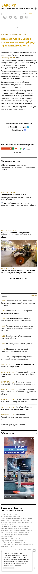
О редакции (6, 508)
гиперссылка (22, 522)
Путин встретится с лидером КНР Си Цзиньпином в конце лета (18, 383)
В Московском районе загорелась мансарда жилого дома (17, 312)
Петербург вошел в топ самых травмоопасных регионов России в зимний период (16, 197)
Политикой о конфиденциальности (15, 564)
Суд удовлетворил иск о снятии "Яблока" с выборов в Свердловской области (18, 391)
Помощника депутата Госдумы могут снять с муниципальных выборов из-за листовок (18, 328)
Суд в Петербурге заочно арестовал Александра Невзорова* (18, 408)
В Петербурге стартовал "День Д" (19, 343)
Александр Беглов (8, 57)
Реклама (18, 508)
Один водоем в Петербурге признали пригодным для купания (16, 417)
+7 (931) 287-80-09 (8, 542)
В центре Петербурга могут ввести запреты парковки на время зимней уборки (16, 234)
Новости (4, 34)
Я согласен (8, 568)
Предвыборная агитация (12, 510)
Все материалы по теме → (19, 278)
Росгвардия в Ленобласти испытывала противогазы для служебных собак (18, 374)
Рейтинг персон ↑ (19, 433)
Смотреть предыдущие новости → (19, 425)
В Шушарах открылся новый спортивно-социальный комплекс (14, 350)
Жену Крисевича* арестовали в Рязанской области (16, 337)
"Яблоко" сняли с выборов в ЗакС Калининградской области (19, 400)
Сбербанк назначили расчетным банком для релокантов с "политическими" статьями (18, 303)
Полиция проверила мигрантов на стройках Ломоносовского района (17, 358)
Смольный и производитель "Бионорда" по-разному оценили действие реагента (18, 271)
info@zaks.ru (20, 542)
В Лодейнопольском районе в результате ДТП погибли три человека (16, 319)
